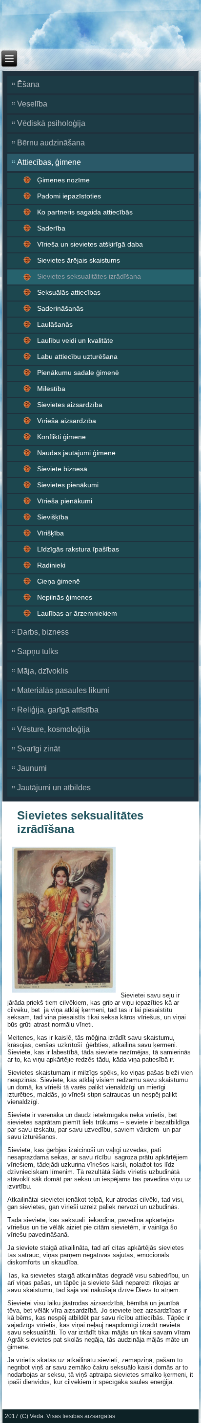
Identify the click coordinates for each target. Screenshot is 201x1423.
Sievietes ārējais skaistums (78, 260)
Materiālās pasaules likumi (63, 690)
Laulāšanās (55, 324)
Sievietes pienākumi (68, 485)
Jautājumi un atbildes (54, 787)
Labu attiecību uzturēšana (77, 356)
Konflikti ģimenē (61, 437)
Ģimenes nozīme (63, 180)
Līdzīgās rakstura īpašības (78, 549)
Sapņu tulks (37, 651)
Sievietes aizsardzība (69, 405)
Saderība (51, 228)
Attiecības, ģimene (49, 162)
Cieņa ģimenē (58, 581)
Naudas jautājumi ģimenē (76, 453)
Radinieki (51, 565)
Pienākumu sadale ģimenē (78, 372)
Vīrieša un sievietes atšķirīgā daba (90, 244)
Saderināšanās (60, 308)
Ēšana (28, 84)
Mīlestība (51, 388)
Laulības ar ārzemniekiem (77, 613)
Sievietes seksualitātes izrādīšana (89, 276)
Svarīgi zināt (38, 749)
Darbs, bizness (43, 632)
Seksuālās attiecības (68, 292)
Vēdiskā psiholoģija (51, 123)
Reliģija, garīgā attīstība (58, 710)
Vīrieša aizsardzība (66, 421)
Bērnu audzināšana (51, 143)
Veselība (32, 104)
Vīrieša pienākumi (64, 501)
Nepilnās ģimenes (64, 597)
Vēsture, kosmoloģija (53, 729)
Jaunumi (32, 768)
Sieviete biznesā (62, 469)
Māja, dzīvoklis (42, 671)
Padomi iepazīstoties (69, 196)
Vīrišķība (50, 533)
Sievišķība (52, 517)
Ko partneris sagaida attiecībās (85, 212)
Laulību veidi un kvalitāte (75, 340)
